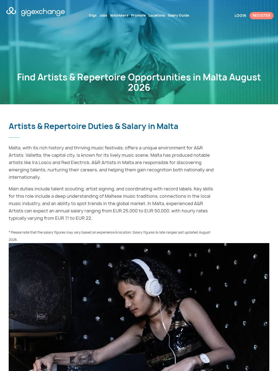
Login (240, 15)
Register (261, 15)
